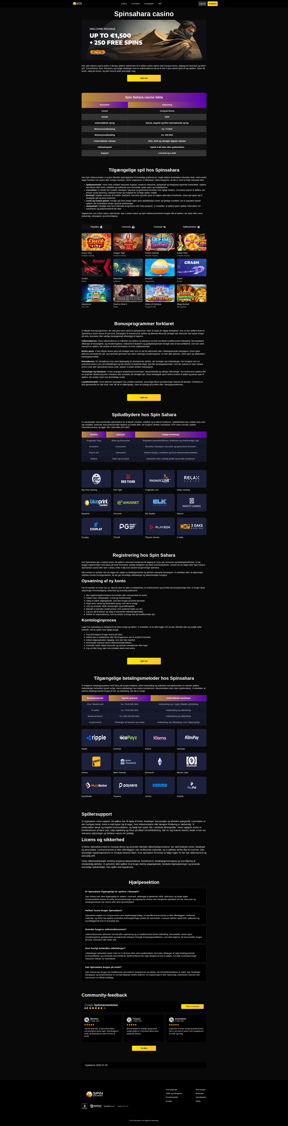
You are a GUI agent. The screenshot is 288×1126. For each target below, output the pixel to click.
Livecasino (126, 227)
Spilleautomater (189, 227)
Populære (95, 227)
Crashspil (158, 227)
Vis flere (144, 1048)
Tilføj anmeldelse (192, 1006)
